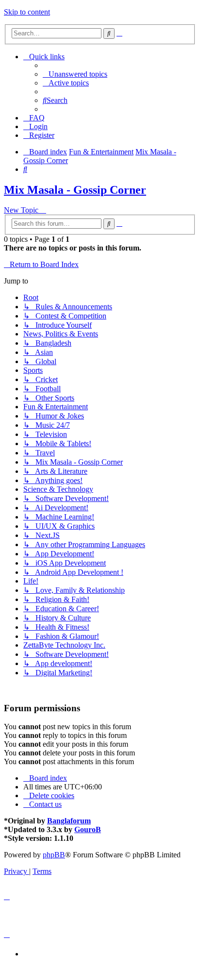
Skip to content (27, 12)
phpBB (54, 855)
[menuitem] (75, 74)
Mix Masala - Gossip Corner (75, 190)
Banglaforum (69, 821)
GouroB (87, 829)
